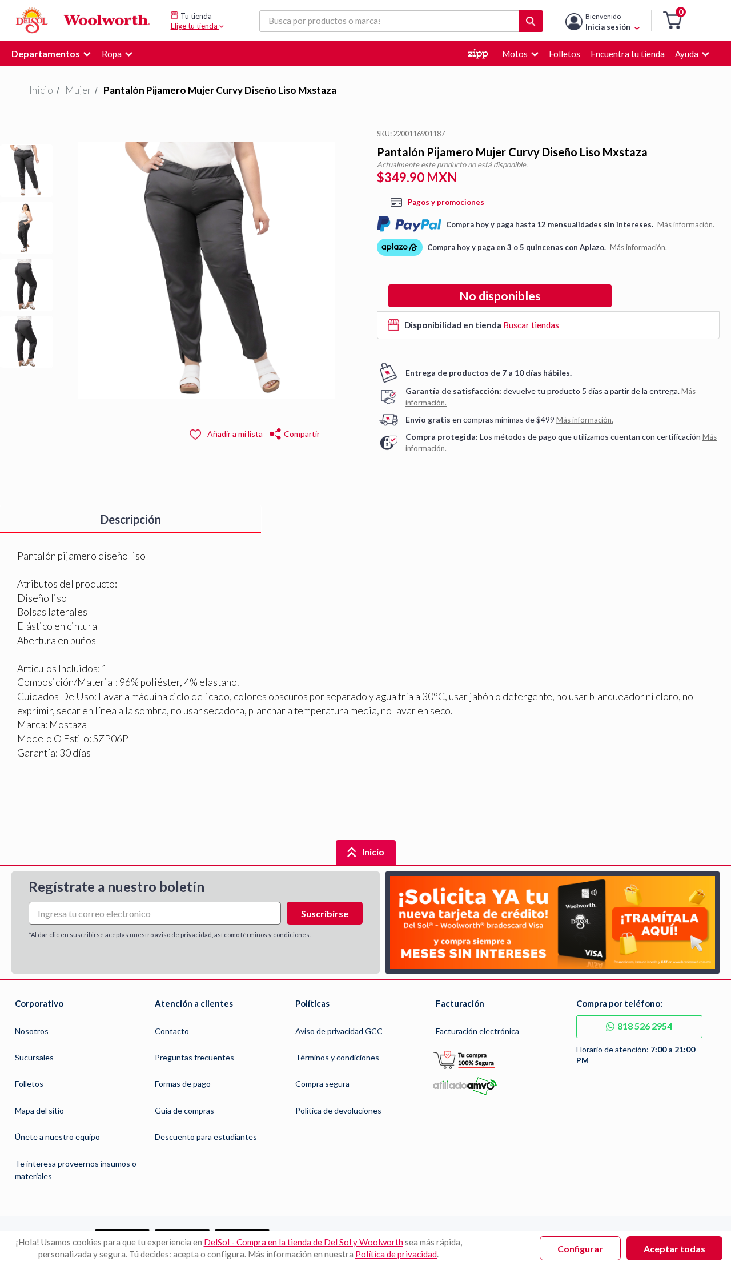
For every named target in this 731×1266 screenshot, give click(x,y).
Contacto (172, 1031)
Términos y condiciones (337, 1057)
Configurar (580, 1248)
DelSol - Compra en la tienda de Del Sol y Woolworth (303, 1242)
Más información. (685, 224)
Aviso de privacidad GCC (339, 1031)
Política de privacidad (396, 1254)
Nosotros (32, 1031)
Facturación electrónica (477, 1031)
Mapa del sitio (39, 1110)
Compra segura (322, 1083)
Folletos (29, 1083)
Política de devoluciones (338, 1110)
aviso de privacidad (183, 934)
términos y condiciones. (275, 934)
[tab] (130, 519)
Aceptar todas (674, 1248)
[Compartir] (275, 432)
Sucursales (34, 1057)
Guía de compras (184, 1110)
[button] (672, 20)
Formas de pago (183, 1083)
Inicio (41, 90)
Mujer (78, 90)
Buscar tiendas (531, 325)
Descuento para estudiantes (206, 1137)
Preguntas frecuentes (194, 1057)
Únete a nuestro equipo (57, 1137)
